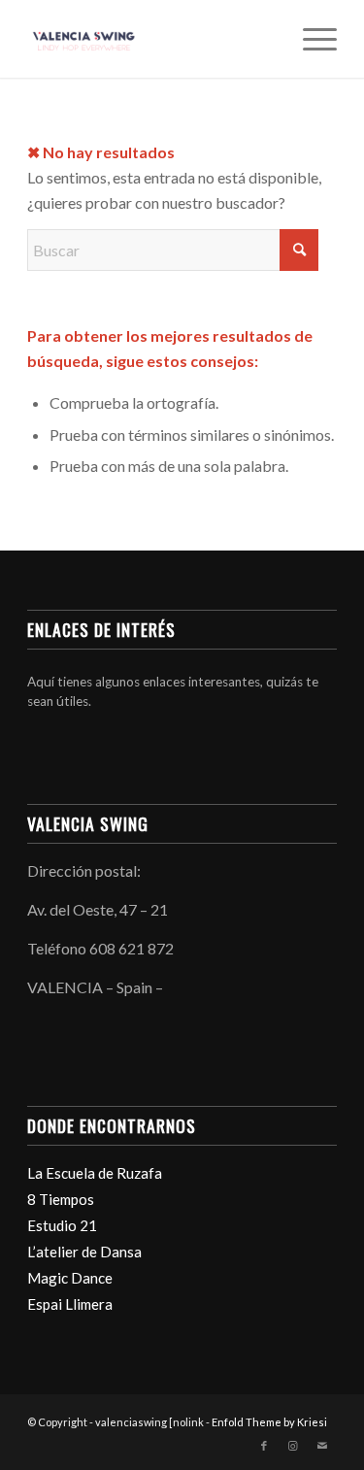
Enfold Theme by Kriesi (269, 1422)
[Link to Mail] (322, 1445)
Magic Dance (70, 1277)
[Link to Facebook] (264, 1445)
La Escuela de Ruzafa (94, 1173)
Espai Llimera (70, 1304)
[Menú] (310, 39)
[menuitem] (310, 39)
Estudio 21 (62, 1225)
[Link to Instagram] (293, 1445)
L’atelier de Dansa (84, 1251)
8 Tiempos (60, 1199)
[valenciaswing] (151, 39)
